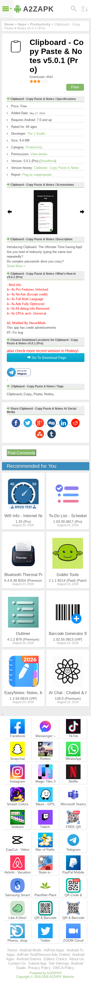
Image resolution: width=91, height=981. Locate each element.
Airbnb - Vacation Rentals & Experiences (17, 876)
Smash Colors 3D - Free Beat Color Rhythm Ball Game (17, 810)
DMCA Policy (63, 968)
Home (12, 950)
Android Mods (30, 950)
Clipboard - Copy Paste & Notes (56, 168)
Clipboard (14, 394)
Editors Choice (55, 959)
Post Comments (21, 453)
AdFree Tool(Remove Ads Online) (43, 954)
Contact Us (17, 963)
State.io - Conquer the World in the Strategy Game (45, 878)
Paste (37, 394)
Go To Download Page (48, 358)
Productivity (34, 147)
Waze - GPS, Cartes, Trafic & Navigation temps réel (45, 810)
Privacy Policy (39, 968)
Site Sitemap (59, 963)
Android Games (29, 959)
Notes (48, 394)
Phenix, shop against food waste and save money (18, 946)
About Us (76, 959)
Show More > (16, 266)
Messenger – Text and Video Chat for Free (45, 740)
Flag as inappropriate (37, 174)
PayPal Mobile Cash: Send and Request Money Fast (73, 878)
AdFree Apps (54, 950)
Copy (28, 394)
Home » (10, 24)
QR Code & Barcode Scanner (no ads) (73, 899)
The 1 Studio (36, 133)
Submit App (37, 963)
